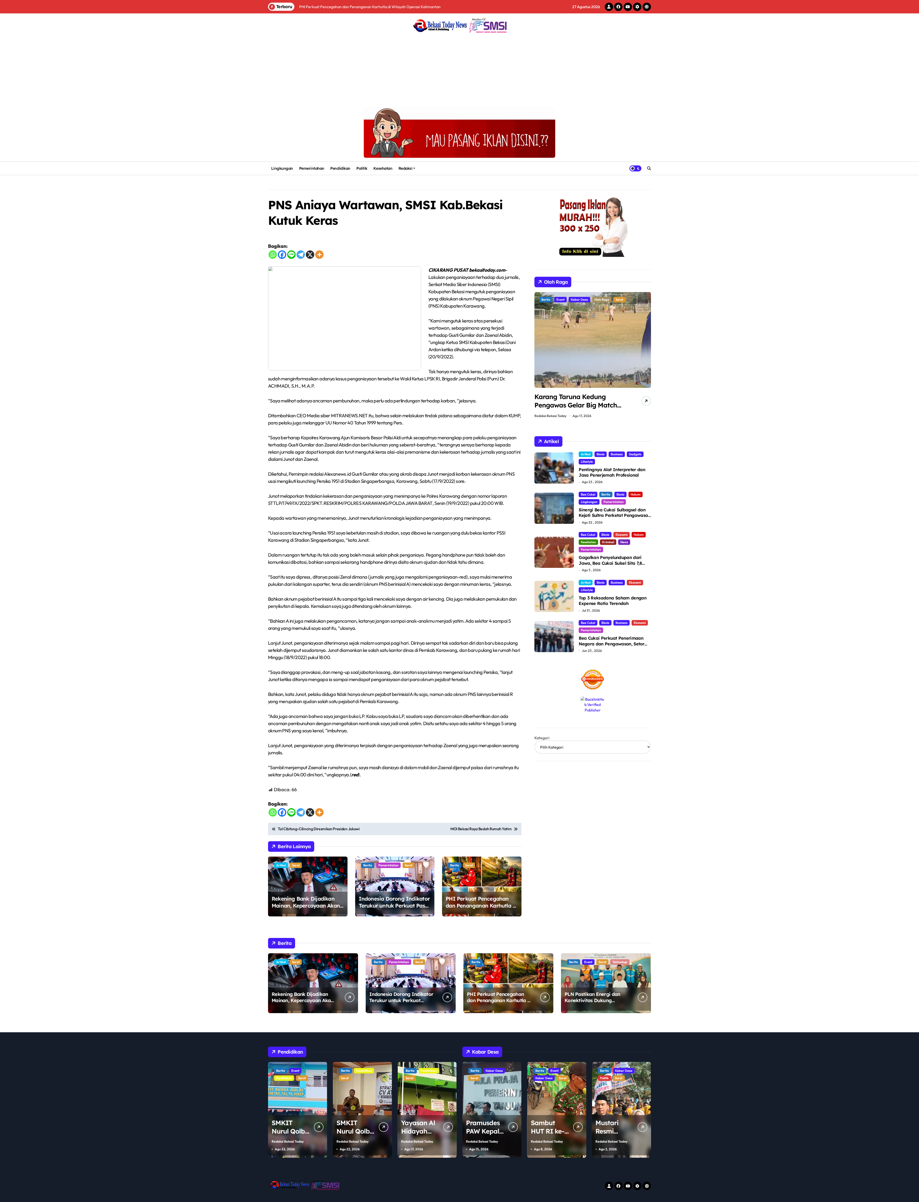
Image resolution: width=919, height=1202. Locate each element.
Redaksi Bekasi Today (550, 416)
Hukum (635, 494)
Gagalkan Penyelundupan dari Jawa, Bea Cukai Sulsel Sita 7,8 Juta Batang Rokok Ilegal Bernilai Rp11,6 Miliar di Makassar (614, 566)
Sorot (296, 865)
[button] (646, 356)
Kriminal (608, 542)
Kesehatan (382, 168)
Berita (367, 865)
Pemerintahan (311, 168)
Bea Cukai (588, 494)
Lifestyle (587, 461)
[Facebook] (282, 254)
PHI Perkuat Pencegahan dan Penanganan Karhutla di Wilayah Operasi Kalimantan (481, 905)
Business (617, 454)
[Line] (291, 254)
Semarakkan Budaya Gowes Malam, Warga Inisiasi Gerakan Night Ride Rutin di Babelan (577, 409)
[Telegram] (301, 254)
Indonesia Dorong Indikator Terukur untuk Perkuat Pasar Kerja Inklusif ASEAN (395, 905)
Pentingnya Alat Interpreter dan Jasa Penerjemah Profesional (612, 472)
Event (588, 962)
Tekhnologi (619, 962)
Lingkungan (282, 168)
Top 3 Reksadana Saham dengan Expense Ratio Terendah (612, 600)
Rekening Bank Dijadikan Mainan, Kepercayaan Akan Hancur (306, 905)
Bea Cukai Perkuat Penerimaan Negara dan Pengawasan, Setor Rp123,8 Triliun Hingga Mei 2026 (611, 643)
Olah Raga (564, 299)
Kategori (541, 737)
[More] (319, 254)
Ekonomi (622, 534)
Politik (361, 168)
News (624, 542)
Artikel (281, 865)
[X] (310, 254)
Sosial (618, 1078)
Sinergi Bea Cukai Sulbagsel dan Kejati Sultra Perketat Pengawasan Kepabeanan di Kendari (614, 515)
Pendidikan (340, 168)
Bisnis (601, 454)
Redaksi (405, 168)
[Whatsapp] (273, 254)
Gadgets (635, 454)
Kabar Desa (479, 1078)
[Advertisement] (459, 70)
